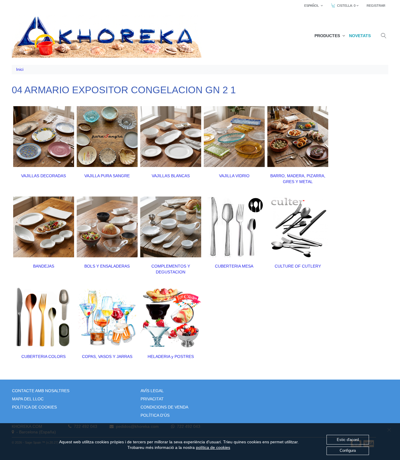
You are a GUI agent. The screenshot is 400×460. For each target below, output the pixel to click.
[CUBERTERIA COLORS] (43, 317)
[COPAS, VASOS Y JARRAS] (107, 317)
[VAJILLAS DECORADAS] (43, 136)
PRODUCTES (328, 35)
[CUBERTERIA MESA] (234, 227)
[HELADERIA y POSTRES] (170, 317)
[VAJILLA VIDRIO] (234, 136)
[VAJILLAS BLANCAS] (170, 136)
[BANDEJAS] (43, 227)
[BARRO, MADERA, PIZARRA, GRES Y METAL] (297, 136)
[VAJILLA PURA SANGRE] (107, 136)
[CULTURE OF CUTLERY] (297, 227)
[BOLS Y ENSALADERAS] (107, 227)
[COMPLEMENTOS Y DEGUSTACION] (170, 227)
